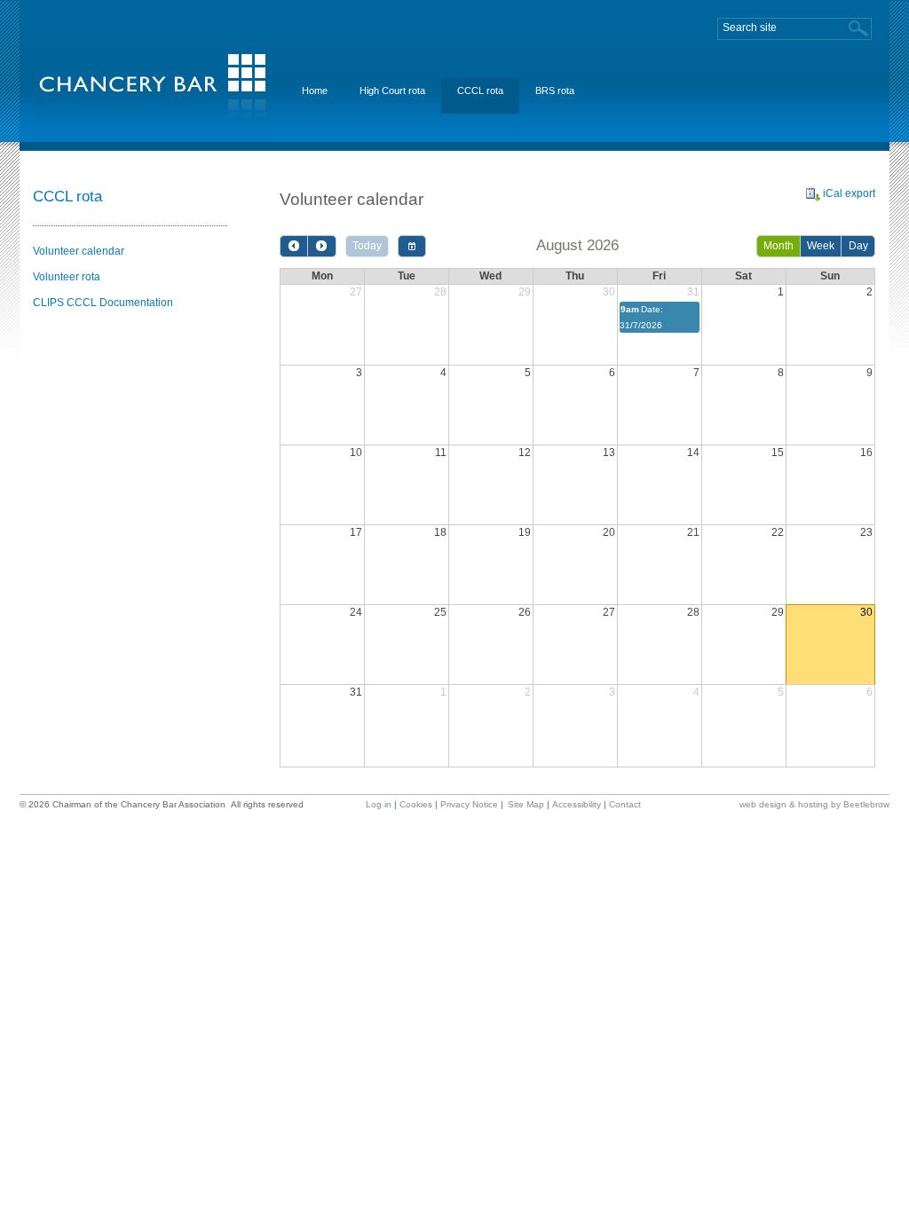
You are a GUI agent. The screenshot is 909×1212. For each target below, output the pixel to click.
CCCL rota (480, 90)
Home (315, 90)
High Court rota (392, 90)
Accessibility (576, 804)
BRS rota (554, 90)
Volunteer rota (66, 277)
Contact (625, 804)
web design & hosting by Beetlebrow (814, 804)
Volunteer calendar (78, 251)
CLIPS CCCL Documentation (103, 302)
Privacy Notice (469, 804)
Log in (378, 804)
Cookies (415, 804)
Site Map (526, 804)
